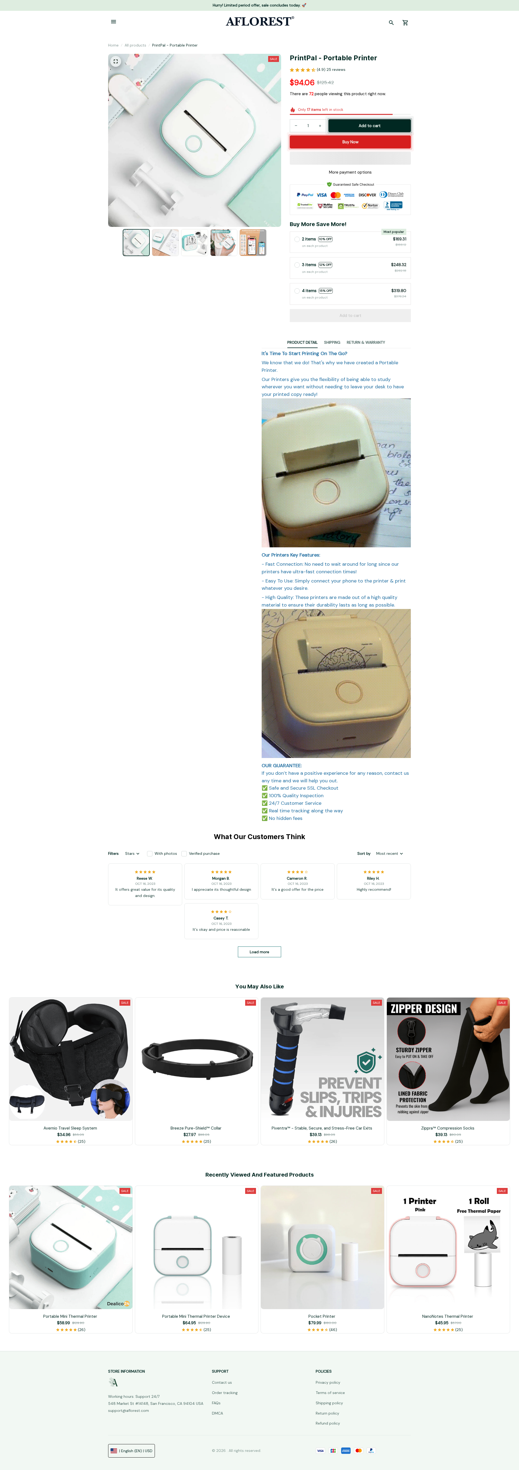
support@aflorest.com (128, 1410)
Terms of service (330, 1392)
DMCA (217, 1413)
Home (113, 45)
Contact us (222, 1382)
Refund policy (328, 1423)
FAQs (216, 1403)
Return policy (327, 1413)
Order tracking (225, 1392)
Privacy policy (328, 1382)
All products (135, 45)
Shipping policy (329, 1403)
